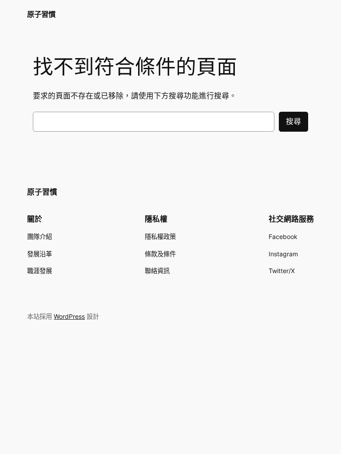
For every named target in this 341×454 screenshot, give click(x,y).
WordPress (69, 316)
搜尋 (293, 121)
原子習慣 (41, 14)
